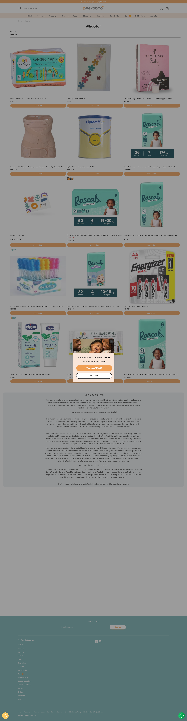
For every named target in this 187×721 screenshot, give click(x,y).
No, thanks (94, 376)
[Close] (111, 341)
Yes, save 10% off (94, 368)
